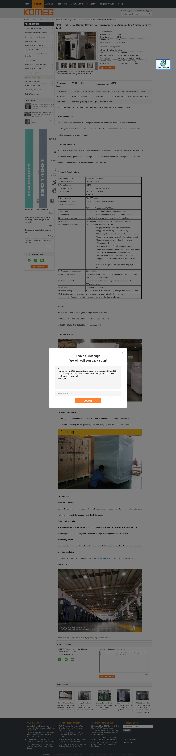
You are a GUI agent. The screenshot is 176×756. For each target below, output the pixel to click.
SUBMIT (88, 400)
